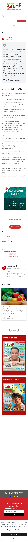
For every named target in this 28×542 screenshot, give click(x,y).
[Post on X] (11, 241)
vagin (10, 258)
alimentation (12, 254)
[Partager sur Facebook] (9, 241)
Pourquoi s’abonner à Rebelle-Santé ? (14, 176)
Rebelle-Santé (8, 37)
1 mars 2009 (8, 39)
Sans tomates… (7, 307)
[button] (14, 25)
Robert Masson (13, 251)
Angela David (10, 316)
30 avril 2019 (10, 318)
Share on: (4, 241)
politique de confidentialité (14, 530)
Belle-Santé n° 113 (9, 236)
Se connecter (12, 21)
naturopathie (12, 253)
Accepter (14, 534)
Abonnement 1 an (15, 220)
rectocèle (11, 256)
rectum (16, 256)
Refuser (14, 539)
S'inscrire (21, 21)
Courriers (12, 249)
